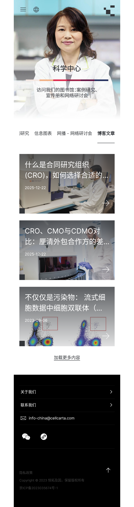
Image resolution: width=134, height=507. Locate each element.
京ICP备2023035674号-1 (38, 488)
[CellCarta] (109, 11)
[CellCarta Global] (36, 10)
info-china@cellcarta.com (52, 418)
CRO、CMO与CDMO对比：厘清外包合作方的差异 (67, 250)
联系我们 (28, 405)
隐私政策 (26, 473)
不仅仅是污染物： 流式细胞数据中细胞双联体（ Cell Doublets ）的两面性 (67, 316)
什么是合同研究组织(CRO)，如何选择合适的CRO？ (67, 184)
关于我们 (28, 392)
